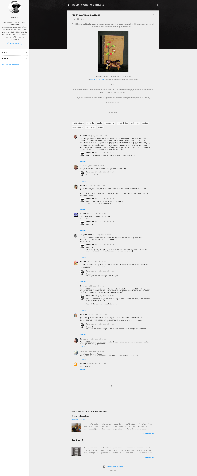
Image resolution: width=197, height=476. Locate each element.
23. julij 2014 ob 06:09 (96, 261)
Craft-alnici (93, 79)
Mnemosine (90, 152)
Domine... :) (77, 440)
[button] (153, 15)
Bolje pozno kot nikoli (88, 4)
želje (100, 127)
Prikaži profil (15, 43)
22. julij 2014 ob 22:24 (95, 185)
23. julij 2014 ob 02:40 (102, 235)
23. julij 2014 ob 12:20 (97, 314)
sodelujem (135, 123)
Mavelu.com (109, 123)
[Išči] (157, 5)
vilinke (83, 213)
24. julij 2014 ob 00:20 (104, 296)
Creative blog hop (80, 416)
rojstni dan (122, 123)
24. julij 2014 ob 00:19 (104, 271)
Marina (82, 185)
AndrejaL (83, 314)
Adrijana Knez (86, 235)
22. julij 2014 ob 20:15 (94, 166)
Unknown (83, 363)
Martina (83, 261)
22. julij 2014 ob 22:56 (96, 213)
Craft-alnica (78, 123)
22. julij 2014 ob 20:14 (104, 152)
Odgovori (83, 161)
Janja (82, 351)
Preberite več (149, 434)
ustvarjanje (77, 127)
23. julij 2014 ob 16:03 (96, 339)
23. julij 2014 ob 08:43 (94, 286)
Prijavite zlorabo (10, 65)
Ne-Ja (82, 286)
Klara (82, 166)
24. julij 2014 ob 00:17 (104, 172)
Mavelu (101, 79)
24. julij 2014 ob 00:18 (104, 221)
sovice (145, 123)
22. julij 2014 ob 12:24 (97, 136)
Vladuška (83, 136)
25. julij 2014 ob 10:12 (94, 351)
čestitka (90, 123)
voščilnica (90, 127)
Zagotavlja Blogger (114, 466)
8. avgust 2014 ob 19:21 (96, 363)
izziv (99, 123)
